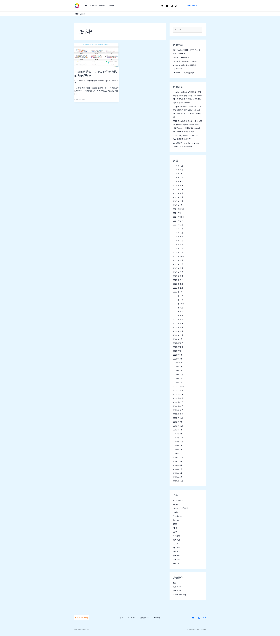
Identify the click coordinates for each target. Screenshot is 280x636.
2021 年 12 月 (178, 343)
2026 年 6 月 (178, 170)
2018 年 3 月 (178, 450)
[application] (105, 5)
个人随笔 (176, 536)
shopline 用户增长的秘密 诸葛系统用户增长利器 (187, 113)
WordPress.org (179, 595)
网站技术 (176, 552)
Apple (175, 504)
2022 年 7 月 (178, 315)
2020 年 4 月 (178, 406)
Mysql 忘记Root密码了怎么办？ (186, 61)
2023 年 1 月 (178, 292)
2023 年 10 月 (178, 256)
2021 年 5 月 (178, 371)
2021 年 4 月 (178, 375)
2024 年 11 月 (178, 213)
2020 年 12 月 (178, 386)
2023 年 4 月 (178, 280)
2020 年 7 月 (178, 398)
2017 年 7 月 (178, 469)
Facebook (78, 81)
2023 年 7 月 (178, 268)
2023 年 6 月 (178, 272)
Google (176, 520)
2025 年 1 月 (178, 205)
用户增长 (87, 81)
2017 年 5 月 (178, 477)
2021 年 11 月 (178, 347)
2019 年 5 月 (178, 430)
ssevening (177, 135)
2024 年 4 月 (178, 237)
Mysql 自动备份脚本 (181, 57)
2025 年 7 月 (178, 185)
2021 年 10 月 (178, 351)
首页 (86, 5)
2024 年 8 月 (178, 221)
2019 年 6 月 (178, 426)
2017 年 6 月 (178, 473)
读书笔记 (176, 559)
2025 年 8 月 (178, 181)
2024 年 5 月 (178, 233)
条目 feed (177, 587)
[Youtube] (162, 6)
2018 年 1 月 (177, 453)
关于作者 (111, 5)
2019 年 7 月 (178, 422)
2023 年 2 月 (178, 288)
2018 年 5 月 (178, 446)
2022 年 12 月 (178, 296)
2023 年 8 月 (178, 264)
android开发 (178, 500)
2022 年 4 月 (178, 327)
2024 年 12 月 (178, 209)
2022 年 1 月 (178, 339)
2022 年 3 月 (178, 331)
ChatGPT (93, 5)
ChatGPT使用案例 (180, 508)
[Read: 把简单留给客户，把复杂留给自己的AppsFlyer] (96, 55)
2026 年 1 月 (178, 174)
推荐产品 (176, 540)
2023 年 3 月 (178, 284)
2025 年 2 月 (178, 201)
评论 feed (177, 591)
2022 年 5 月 (178, 323)
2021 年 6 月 (178, 367)
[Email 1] (172, 6)
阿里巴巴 (176, 563)
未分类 (175, 544)
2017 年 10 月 (178, 457)
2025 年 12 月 (178, 178)
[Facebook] (167, 6)
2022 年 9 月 (178, 308)
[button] (191, 5)
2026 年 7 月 (178, 166)
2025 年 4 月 (178, 193)
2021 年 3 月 (178, 379)
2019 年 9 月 (178, 418)
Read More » (79, 99)
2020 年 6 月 (178, 402)
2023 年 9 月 (178, 260)
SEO (175, 532)
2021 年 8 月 (178, 359)
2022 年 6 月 (178, 319)
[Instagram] (199, 618)
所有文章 (102, 5)
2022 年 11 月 (178, 300)
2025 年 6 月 (178, 189)
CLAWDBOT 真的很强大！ (183, 73)
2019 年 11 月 (178, 414)
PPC (175, 528)
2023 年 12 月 (178, 248)
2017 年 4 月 (178, 481)
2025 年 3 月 (178, 197)
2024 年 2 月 (178, 241)
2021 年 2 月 (178, 383)
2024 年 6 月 (178, 229)
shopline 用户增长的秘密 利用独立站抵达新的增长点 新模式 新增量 (187, 99)
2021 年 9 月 (178, 355)
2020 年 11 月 (178, 390)
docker (176, 512)
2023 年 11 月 (178, 252)
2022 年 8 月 (178, 312)
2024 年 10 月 (178, 217)
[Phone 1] (176, 6)
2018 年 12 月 (178, 438)
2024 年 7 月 (178, 225)
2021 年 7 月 (178, 363)
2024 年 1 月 (178, 245)
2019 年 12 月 (178, 410)
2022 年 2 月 (178, 335)
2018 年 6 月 (178, 442)
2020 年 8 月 (178, 394)
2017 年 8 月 (178, 465)
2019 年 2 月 (178, 434)
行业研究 (176, 556)
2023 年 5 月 (178, 276)
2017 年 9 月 (178, 461)
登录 (175, 583)
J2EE (175, 524)
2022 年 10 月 (178, 304)
